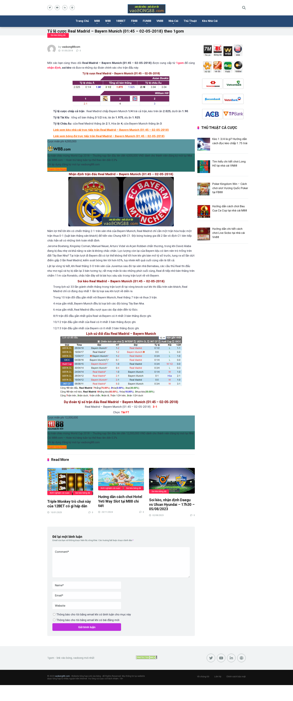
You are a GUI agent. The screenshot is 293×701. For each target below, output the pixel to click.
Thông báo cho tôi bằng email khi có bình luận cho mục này (93, 614)
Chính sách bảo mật (236, 676)
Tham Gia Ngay (57, 169)
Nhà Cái (173, 21)
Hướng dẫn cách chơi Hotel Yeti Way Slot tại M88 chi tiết (120, 501)
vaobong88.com (62, 676)
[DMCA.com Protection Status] (146, 658)
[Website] (72, 7)
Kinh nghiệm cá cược (60, 493)
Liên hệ (217, 676)
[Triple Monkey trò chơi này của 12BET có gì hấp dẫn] (70, 481)
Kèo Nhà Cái (210, 21)
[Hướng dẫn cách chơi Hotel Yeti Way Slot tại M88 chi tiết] (121, 479)
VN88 (160, 21)
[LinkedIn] (64, 7)
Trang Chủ (82, 21)
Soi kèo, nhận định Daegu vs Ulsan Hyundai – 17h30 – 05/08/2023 (172, 504)
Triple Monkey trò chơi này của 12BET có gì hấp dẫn (69, 503)
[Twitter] (49, 7)
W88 (108, 21)
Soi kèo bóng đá (58, 35)
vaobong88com (71, 46)
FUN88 (147, 21)
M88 (97, 21)
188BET (121, 21)
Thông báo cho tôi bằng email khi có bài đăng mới (87, 620)
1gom (180, 63)
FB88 (134, 21)
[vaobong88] (146, 8)
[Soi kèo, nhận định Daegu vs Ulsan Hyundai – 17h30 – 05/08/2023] (172, 481)
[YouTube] (57, 7)
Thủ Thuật (190, 21)
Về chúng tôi (203, 676)
